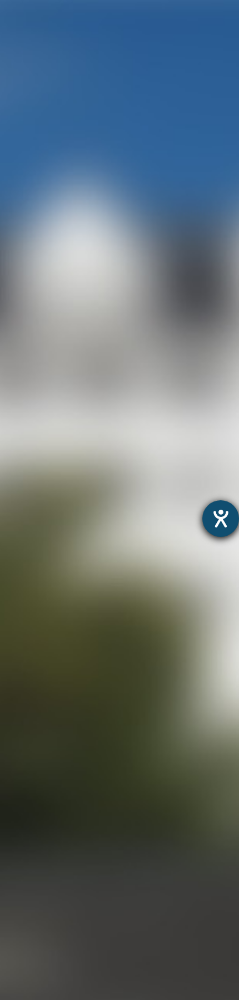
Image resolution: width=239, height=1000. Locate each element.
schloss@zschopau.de (131, 420)
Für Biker (19, 936)
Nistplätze (22, 836)
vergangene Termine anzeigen (119, 200)
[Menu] (215, 19)
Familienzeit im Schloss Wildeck (69, 764)
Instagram (91, 251)
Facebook (177, 251)
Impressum (168, 705)
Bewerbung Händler (43, 921)
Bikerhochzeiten (34, 964)
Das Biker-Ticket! (36, 950)
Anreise (16, 864)
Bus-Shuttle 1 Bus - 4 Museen (63, 978)
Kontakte (19, 879)
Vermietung (25, 822)
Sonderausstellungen (46, 751)
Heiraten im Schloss (43, 807)
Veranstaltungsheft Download (65, 907)
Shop (11, 993)
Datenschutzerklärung (94, 705)
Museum (19, 722)
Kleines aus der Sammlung (58, 779)
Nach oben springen (133, 295)
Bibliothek (21, 850)
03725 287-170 (112, 383)
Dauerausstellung (38, 736)
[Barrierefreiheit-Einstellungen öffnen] (220, 518)
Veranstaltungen (36, 893)
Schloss (17, 793)
